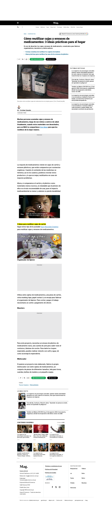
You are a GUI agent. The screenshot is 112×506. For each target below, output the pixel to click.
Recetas (84, 483)
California (42, 27)
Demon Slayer (79, 27)
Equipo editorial (24, 471)
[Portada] (24, 469)
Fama (72, 478)
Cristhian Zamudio (25, 110)
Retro (83, 478)
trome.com (59, 500)
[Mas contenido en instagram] (59, 487)
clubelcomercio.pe (34, 500)
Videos (84, 468)
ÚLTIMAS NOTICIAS (77, 68)
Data (83, 473)
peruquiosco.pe (79, 500)
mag (86, 500)
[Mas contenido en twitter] (56, 487)
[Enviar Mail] (18, 110)
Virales (72, 483)
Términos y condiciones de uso (53, 466)
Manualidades (34, 385)
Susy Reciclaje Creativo (49, 227)
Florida (37, 27)
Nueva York (53, 27)
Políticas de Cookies (50, 472)
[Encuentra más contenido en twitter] (23, 59)
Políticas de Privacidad (51, 469)
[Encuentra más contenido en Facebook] (19, 59)
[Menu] (18, 23)
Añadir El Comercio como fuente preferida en (74, 33)
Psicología (59, 27)
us (71, 473)
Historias (73, 487)
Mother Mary (66, 27)
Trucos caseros (24, 385)
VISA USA (73, 27)
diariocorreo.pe (69, 500)
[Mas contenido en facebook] (52, 487)
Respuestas (73, 468)
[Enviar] (17, 27)
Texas (47, 27)
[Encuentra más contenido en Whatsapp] (26, 59)
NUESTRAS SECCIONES (75, 466)
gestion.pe (44, 500)
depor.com (51, 500)
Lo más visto (22, 391)
